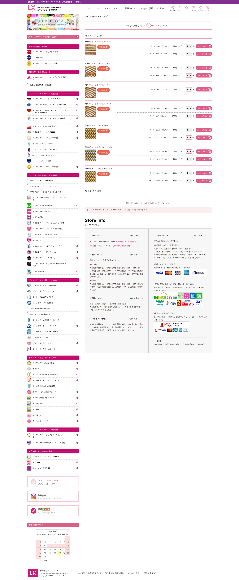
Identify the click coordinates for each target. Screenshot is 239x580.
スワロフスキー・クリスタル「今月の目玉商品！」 (49, 78)
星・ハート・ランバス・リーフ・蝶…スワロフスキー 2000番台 (49, 111)
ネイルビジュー (38, 240)
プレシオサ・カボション (42, 343)
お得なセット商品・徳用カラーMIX (46, 457)
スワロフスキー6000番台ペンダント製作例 (49, 443)
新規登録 (173, 10)
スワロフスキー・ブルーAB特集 (41, 181)
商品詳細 (102, 47)
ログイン (180, 10)
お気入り (200, 10)
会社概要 (81, 573)
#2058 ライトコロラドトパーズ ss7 (98, 85)
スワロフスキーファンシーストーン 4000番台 (49, 119)
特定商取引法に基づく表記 (98, 573)
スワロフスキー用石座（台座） (44, 363)
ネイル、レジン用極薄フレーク (44, 392)
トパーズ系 (126, 210)
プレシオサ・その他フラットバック (46, 320)
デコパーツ (37, 415)
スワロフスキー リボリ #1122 (44, 132)
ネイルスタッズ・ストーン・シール (46, 380)
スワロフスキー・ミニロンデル (44, 258)
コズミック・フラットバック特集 (45, 235)
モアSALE (36, 462)
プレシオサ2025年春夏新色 (40, 309)
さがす (187, 10)
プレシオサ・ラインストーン (43, 291)
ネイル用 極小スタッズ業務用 (44, 386)
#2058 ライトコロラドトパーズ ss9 (98, 104)
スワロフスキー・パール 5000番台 (46, 138)
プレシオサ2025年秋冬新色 (40, 314)
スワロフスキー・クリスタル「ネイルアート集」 (49, 436)
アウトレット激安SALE (41, 468)
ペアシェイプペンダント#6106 (43, 155)
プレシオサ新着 (38, 58)
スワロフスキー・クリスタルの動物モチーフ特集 (49, 265)
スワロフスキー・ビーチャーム (44, 252)
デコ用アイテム (38, 409)
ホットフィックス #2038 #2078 (45, 126)
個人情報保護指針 (117, 573)
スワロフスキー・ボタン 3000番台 (46, 167)
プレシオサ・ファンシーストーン (45, 332)
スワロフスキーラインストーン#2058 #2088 (107, 210)
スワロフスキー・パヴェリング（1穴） (47, 246)
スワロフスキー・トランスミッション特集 (45, 192)
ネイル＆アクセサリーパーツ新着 (45, 63)
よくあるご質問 (146, 8)
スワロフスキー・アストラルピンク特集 (48, 229)
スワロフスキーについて (107, 8)
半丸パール (37, 369)
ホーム (89, 8)
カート (207, 10)
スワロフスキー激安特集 (42, 211)
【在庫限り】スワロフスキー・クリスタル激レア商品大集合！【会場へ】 (54, 2)
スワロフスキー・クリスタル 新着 (45, 52)
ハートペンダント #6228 (42, 161)
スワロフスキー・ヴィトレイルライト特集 (48, 223)
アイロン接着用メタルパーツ (43, 398)
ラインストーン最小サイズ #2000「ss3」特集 (49, 199)
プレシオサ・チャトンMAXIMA (44, 285)
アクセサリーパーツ (40, 421)
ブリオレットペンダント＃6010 (45, 149)
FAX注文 (155, 573)
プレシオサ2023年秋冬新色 (43, 297)
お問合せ (145, 573)
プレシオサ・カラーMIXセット (44, 349)
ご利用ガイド (129, 8)
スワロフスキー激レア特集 (43, 205)
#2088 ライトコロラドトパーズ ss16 (98, 147)
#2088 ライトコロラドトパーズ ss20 (98, 169)
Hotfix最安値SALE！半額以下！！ (42, 85)
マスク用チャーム (39, 271)
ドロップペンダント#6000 (43, 144)
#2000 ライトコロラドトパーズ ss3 (98, 42)
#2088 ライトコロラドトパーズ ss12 (98, 125)
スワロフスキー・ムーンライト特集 (43, 186)
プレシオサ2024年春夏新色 (43, 303)
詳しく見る (134, 236)
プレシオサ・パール (40, 337)
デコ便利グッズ (38, 404)
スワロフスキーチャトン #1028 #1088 (47, 99)
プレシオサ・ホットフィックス (44, 326)
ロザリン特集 (38, 217)
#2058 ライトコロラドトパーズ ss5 (98, 63)
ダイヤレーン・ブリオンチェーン (45, 374)
